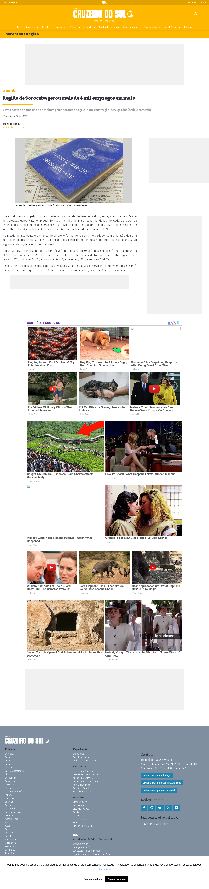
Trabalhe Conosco (82, 791)
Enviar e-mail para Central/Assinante (162, 783)
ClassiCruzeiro (80, 802)
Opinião (59, 27)
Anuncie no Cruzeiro (83, 778)
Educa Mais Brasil (13, 791)
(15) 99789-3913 (163, 759)
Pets (7, 829)
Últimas (188, 27)
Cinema (8, 774)
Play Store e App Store (154, 823)
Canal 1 (8, 767)
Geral (45, 27)
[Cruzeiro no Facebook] (144, 808)
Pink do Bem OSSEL (82, 826)
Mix (6, 822)
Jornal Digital (170, 27)
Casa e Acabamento (14, 771)
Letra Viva (10, 815)
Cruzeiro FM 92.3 (81, 808)
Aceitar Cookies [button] (117, 879)
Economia (9, 798)
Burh (75, 822)
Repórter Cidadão (81, 788)
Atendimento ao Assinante (86, 774)
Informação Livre (13, 812)
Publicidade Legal (81, 784)
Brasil (7, 764)
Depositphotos (80, 819)
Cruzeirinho (10, 781)
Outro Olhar (10, 843)
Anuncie (192, 2)
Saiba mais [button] (104, 869)
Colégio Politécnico (82, 847)
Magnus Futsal (12, 819)
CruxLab (77, 812)
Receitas (9, 832)
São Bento (10, 849)
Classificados (150, 27)
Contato (203, 2)
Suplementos (130, 27)
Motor (8, 825)
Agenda (8, 757)
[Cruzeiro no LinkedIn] (176, 808)
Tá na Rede (10, 853)
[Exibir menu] (203, 14)
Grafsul (76, 815)
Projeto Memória (81, 757)
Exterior (8, 805)
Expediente (78, 753)
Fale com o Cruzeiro (83, 771)
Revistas (9, 836)
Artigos (8, 760)
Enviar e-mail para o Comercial (159, 790)
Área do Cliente (9, 2)
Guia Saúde (10, 808)
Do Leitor (9, 784)
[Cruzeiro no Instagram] (151, 808)
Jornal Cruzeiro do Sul (104, 13)
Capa (19, 27)
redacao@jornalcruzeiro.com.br (17, 127)
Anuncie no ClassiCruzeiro (86, 781)
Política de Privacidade (84, 760)
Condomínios (11, 777)
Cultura (73, 27)
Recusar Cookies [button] (92, 879)
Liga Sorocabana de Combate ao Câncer (93, 854)
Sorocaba (30, 27)
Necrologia (10, 839)
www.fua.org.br (80, 844)
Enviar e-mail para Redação (157, 775)
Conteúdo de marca (109, 27)
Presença (9, 846)
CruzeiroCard (79, 805)
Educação (9, 788)
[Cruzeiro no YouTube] (160, 808)
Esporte (88, 27)
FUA (75, 835)
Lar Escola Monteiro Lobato (86, 850)
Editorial (9, 801)
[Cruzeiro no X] (168, 808)
